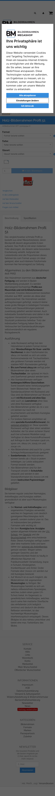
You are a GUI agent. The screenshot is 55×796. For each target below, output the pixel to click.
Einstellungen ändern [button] (27, 100)
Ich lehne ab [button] (27, 106)
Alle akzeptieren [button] (27, 95)
